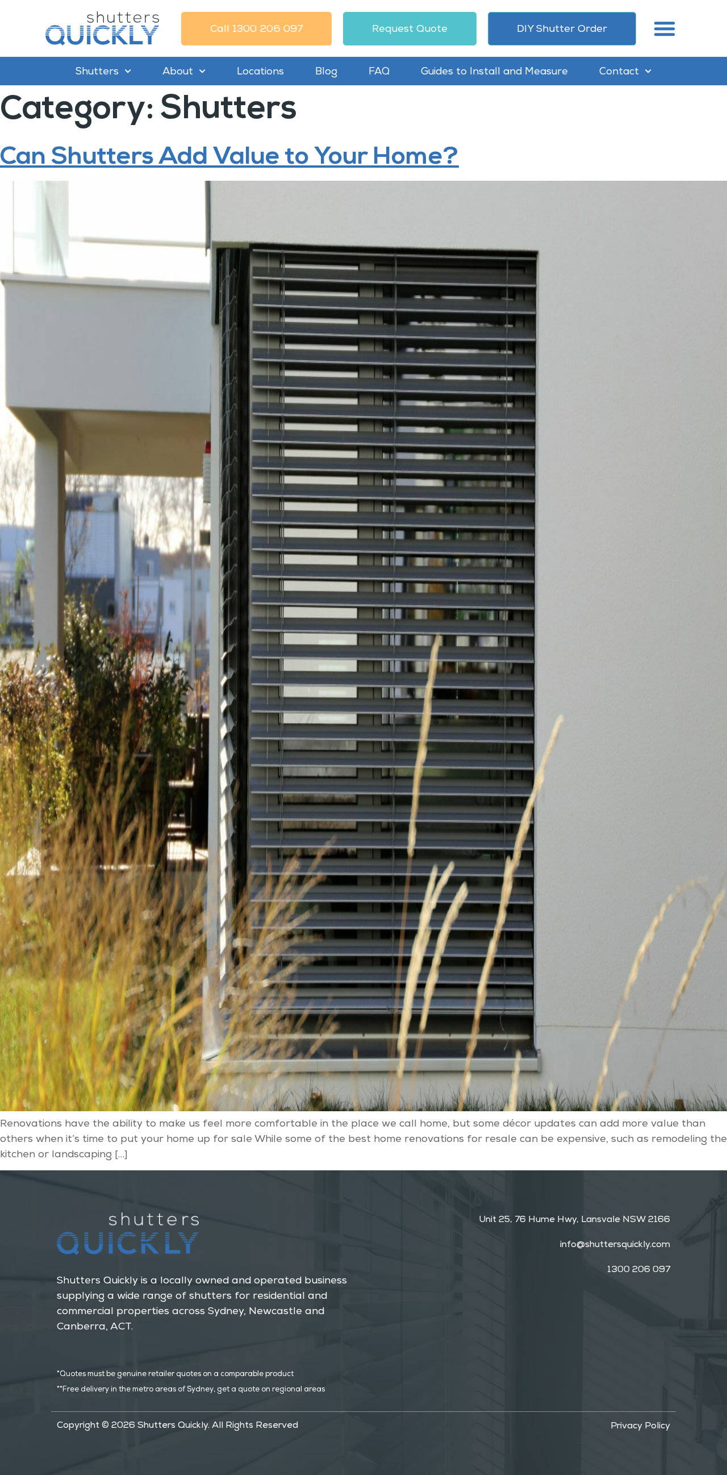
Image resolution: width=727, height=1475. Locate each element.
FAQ (379, 71)
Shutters (97, 71)
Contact (619, 71)
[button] (664, 28)
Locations (260, 71)
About (177, 71)
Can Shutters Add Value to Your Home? (229, 156)
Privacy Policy (640, 1425)
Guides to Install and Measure (494, 71)
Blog (326, 71)
